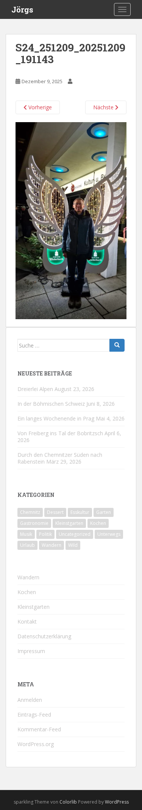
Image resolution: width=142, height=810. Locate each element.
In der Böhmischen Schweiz (51, 403)
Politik (45, 534)
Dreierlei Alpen (35, 389)
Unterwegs (108, 534)
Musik (26, 534)
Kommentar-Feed (39, 729)
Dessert (55, 512)
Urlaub (27, 545)
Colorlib (68, 802)
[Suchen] (117, 345)
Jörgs (22, 9)
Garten (103, 512)
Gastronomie (34, 523)
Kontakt (27, 621)
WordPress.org (35, 744)
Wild (73, 545)
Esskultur (79, 512)
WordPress (117, 802)
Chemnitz (30, 512)
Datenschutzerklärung (44, 636)
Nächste (104, 107)
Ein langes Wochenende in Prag (55, 418)
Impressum (31, 651)
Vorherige (39, 107)
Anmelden (29, 699)
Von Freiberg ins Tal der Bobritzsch (60, 433)
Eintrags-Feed (34, 714)
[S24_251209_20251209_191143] (71, 219)
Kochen (98, 523)
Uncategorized (75, 534)
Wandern (51, 545)
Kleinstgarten (69, 523)
